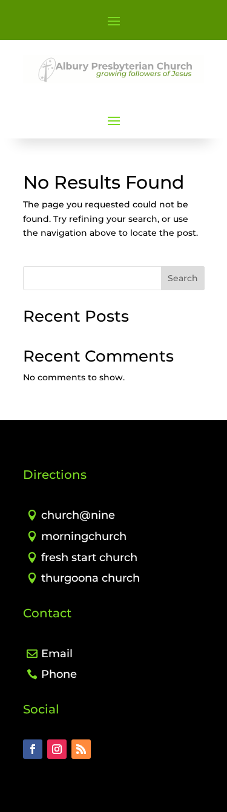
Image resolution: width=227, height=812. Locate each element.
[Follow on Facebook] (32, 749)
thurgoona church (90, 578)
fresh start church (89, 557)
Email (57, 653)
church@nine (78, 515)
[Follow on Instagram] (57, 749)
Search (183, 278)
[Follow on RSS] (81, 749)
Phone (59, 674)
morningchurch (84, 536)
